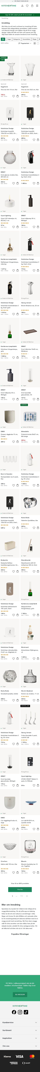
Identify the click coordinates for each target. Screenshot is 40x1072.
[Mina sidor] (22, 5)
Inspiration (7, 1038)
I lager (9, 39)
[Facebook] (14, 1012)
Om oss (6, 1046)
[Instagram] (20, 1012)
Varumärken (26, 39)
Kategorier (16, 39)
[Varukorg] (32, 5)
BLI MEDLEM (20, 994)
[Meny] (37, 5)
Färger (35, 39)
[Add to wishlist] (13, 96)
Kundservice (8, 1022)
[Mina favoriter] (27, 5)
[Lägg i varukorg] (17, 96)
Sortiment (7, 1030)
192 (21, 896)
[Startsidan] (9, 5)
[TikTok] (26, 1012)
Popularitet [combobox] (25, 43)
